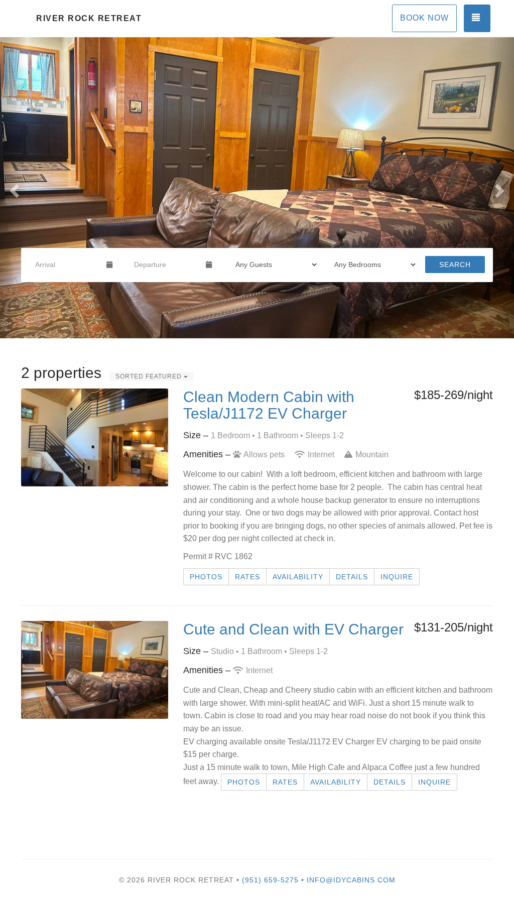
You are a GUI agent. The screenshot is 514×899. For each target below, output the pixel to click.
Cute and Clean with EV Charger (293, 629)
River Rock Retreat (89, 18)
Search (455, 265)
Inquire (396, 577)
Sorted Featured (149, 376)
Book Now (424, 18)
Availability (298, 577)
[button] (13, 187)
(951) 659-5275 (270, 880)
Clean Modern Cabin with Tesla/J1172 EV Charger (268, 405)
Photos (206, 577)
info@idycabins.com (351, 880)
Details (352, 577)
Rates (247, 577)
